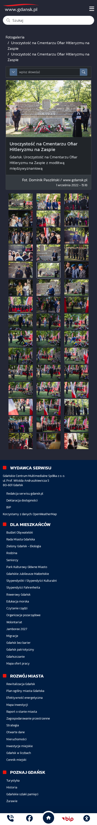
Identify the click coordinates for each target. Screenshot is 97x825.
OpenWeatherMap (45, 514)
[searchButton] (83, 72)
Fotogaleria (15, 37)
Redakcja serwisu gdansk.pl (24, 493)
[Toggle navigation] (91, 9)
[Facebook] (29, 819)
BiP (8, 507)
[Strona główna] (10, 819)
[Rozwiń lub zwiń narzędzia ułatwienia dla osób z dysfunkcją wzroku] (87, 819)
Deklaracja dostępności (22, 500)
